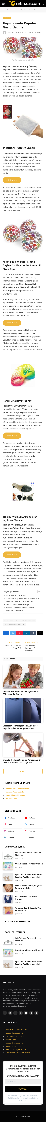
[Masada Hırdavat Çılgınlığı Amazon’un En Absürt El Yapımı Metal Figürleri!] (23, 745)
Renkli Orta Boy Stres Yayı (17, 604)
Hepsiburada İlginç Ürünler (16, 1049)
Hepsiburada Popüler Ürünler (14, 624)
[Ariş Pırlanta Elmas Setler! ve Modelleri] (8, 855)
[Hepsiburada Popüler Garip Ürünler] (23, 47)
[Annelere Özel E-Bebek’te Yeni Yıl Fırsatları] (8, 910)
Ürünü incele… (12, 180)
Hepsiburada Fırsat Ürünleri (16, 1030)
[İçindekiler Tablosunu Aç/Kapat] (38, 592)
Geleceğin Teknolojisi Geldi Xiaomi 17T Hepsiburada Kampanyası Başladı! (21, 727)
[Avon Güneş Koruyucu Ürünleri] (8, 866)
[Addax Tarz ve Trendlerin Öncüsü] (8, 899)
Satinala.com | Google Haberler (18, 1052)
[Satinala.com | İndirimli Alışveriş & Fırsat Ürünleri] (24, 3)
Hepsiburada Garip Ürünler (25, 621)
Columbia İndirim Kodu (15, 795)
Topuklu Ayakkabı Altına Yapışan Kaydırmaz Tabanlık (20, 609)
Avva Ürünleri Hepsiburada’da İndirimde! (30, 648)
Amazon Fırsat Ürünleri (14, 1033)
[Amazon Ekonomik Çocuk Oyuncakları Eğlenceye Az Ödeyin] (23, 676)
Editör (11, 32)
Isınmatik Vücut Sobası (16, 595)
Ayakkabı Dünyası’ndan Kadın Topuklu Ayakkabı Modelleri (28, 875)
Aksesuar (7, 18)
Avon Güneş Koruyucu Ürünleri (29, 864)
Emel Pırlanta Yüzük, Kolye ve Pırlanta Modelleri (28, 886)
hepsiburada (8, 621)
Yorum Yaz (23, 771)
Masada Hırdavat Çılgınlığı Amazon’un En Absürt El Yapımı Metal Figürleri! (22, 761)
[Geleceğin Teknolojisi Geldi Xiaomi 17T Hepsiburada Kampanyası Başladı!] (23, 710)
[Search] (42, 3)
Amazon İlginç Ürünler (14, 1043)
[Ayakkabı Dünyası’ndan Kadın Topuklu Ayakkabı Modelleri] (8, 877)
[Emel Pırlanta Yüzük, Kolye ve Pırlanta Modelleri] (8, 888)
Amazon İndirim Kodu (14, 1046)
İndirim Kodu (11, 798)
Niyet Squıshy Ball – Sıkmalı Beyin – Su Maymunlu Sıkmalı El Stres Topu (23, 600)
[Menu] (3, 3)
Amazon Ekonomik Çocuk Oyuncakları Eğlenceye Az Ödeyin (21, 692)
